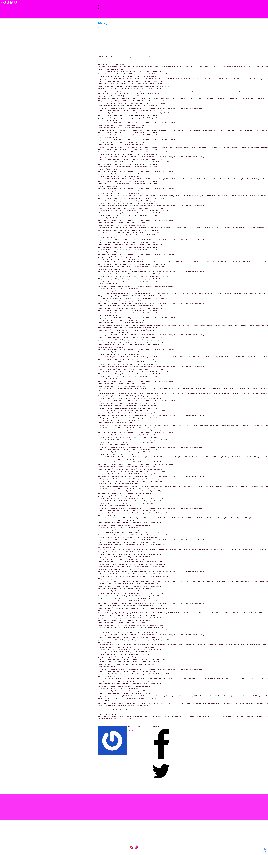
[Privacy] (124, 40)
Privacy (102, 23)
